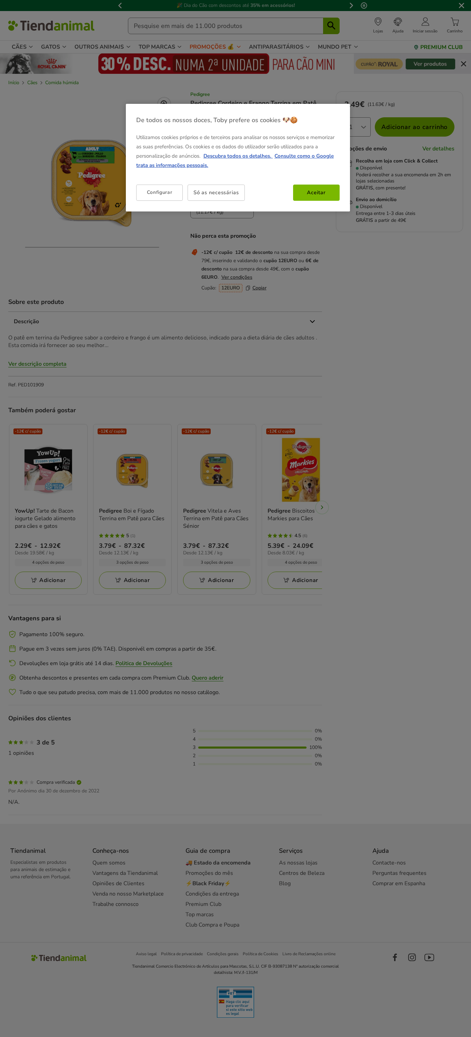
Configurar (159, 192)
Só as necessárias (216, 192)
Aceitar (316, 192)
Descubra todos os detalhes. (238, 155)
